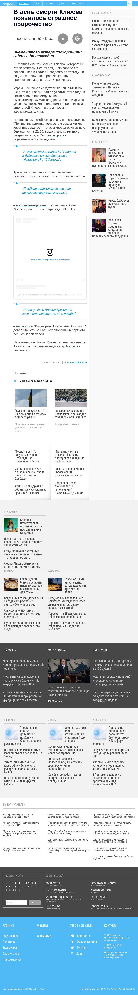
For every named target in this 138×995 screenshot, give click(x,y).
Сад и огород (63, 4)
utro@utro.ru (110, 948)
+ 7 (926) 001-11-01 (113, 955)
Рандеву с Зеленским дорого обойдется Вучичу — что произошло (21, 849)
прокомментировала (31, 205)
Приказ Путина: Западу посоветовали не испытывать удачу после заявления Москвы (114, 816)
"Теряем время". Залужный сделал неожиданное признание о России (28, 456)
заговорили (56, 135)
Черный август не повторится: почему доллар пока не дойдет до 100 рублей (111, 832)
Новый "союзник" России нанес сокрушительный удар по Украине (64, 816)
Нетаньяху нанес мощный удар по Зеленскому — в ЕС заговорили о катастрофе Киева (69, 850)
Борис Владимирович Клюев (36, 380)
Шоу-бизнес (24, 4)
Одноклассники (87, 942)
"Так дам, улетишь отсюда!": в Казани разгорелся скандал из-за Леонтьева (70, 456)
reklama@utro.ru (112, 957)
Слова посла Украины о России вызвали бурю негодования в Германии (112, 824)
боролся (72, 346)
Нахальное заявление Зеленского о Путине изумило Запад (113, 857)
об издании (44, 936)
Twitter (81, 948)
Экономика (49, 4)
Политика (36, 4)
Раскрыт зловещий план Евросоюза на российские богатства (70, 472)
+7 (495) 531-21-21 (113, 945)
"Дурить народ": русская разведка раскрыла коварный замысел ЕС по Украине (20, 833)
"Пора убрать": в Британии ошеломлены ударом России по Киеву (67, 832)
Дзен (79, 954)
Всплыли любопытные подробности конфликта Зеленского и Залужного (110, 841)
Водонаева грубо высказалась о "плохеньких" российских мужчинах (69, 488)
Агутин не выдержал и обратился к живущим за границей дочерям (30, 490)
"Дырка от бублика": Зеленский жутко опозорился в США (21, 824)
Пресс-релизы (78, 4)
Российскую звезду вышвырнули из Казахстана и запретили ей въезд (110, 849)
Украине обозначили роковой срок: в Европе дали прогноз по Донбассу (29, 474)
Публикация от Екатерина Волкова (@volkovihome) (39, 295)
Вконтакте (83, 936)
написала (23, 326)
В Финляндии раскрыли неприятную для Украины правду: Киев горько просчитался (68, 824)
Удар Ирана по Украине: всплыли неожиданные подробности (19, 816)
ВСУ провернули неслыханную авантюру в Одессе (68, 841)
